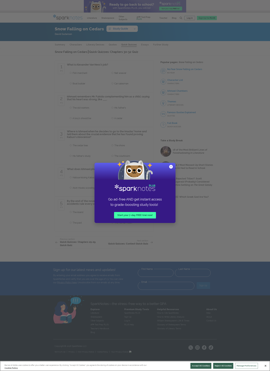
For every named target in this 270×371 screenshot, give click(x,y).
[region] (135, 366)
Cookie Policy (11, 368)
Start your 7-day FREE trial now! (135, 215)
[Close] (265, 366)
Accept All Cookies (201, 366)
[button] (171, 167)
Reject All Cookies (223, 366)
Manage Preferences (246, 366)
